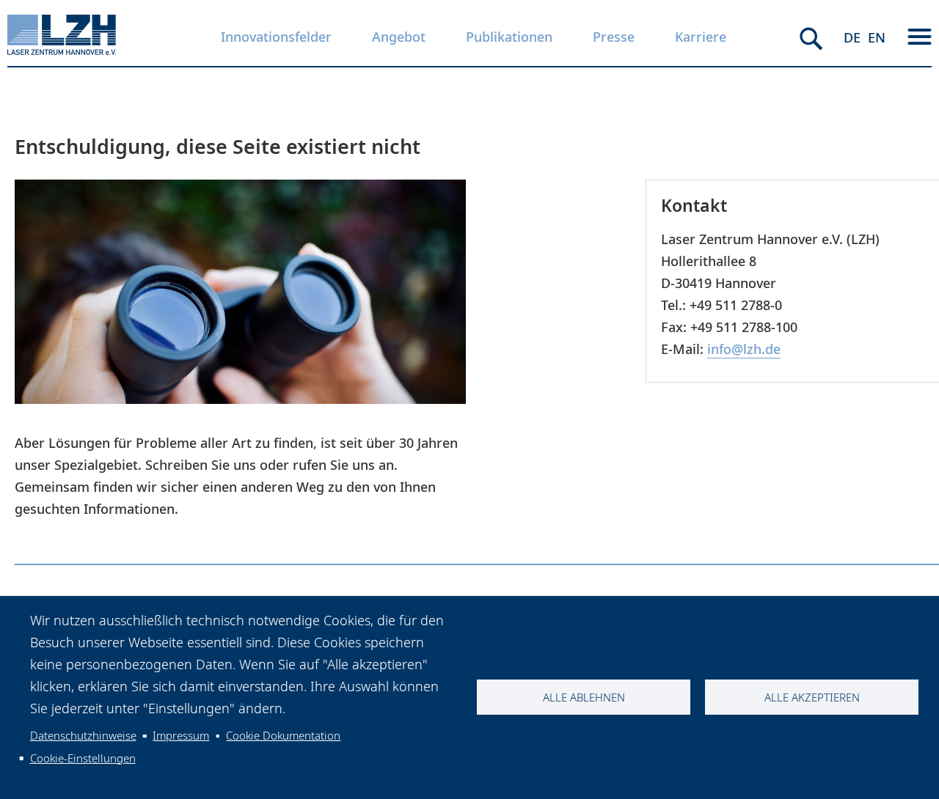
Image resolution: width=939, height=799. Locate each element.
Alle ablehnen (584, 697)
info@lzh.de (744, 349)
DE (852, 37)
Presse (614, 36)
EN (876, 37)
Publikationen (509, 36)
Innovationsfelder (276, 36)
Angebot (398, 36)
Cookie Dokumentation (283, 735)
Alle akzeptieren (812, 697)
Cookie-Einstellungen (83, 758)
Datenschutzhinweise (83, 735)
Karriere (700, 36)
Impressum (181, 735)
